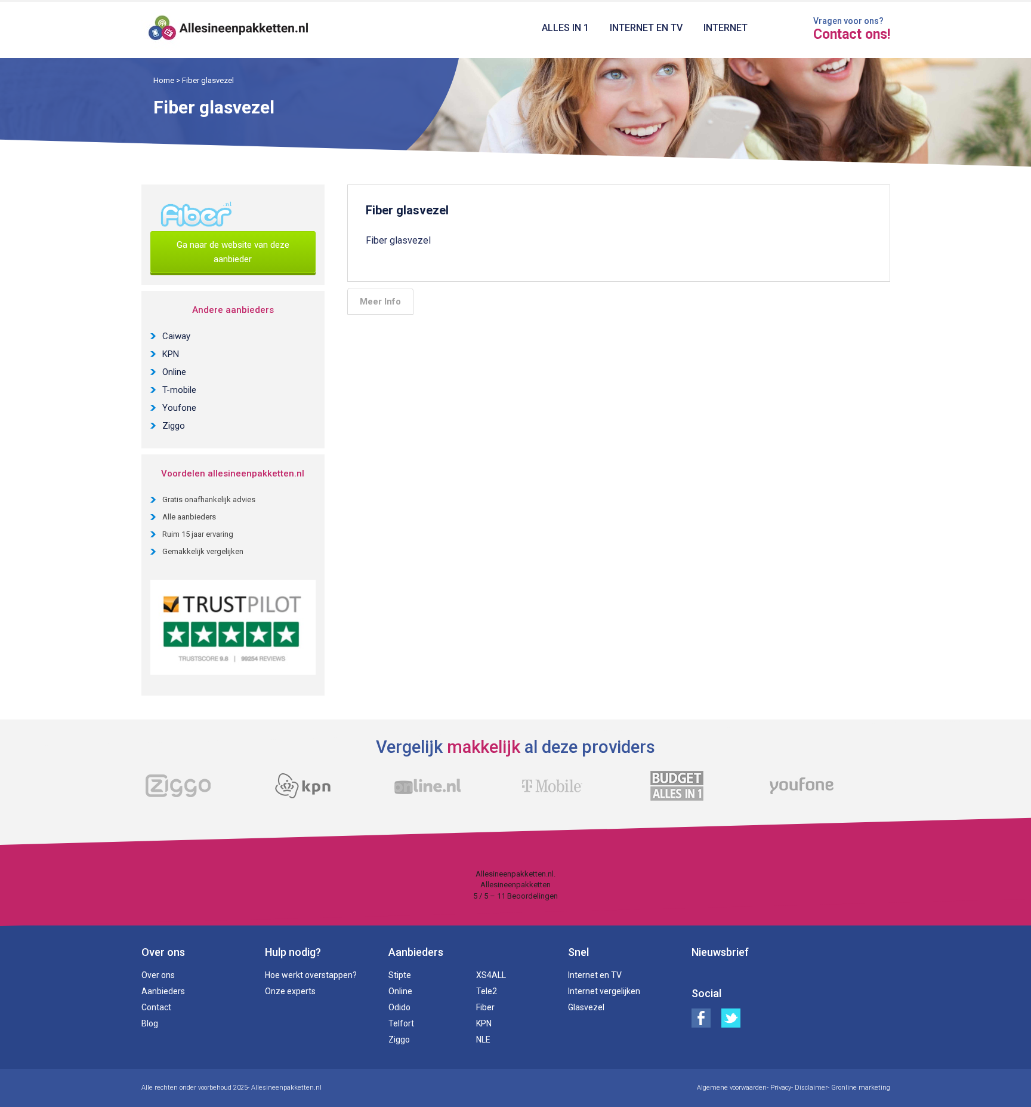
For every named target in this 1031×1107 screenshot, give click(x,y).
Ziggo (173, 425)
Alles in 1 (565, 27)
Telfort (401, 1023)
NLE (483, 1039)
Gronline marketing (860, 1087)
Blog (149, 1023)
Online (174, 372)
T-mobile (179, 390)
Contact (156, 1007)
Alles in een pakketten (228, 30)
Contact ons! (851, 34)
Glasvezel (586, 1007)
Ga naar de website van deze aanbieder (233, 252)
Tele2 (486, 991)
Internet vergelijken (604, 991)
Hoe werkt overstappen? (311, 975)
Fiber (485, 1007)
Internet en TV (646, 27)
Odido (399, 1007)
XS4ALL (491, 975)
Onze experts (290, 991)
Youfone (179, 407)
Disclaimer (811, 1087)
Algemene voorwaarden (732, 1087)
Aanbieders (163, 991)
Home (163, 80)
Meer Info (380, 301)
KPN (170, 354)
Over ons (158, 975)
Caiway (176, 336)
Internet (725, 27)
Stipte (399, 975)
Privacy (780, 1087)
